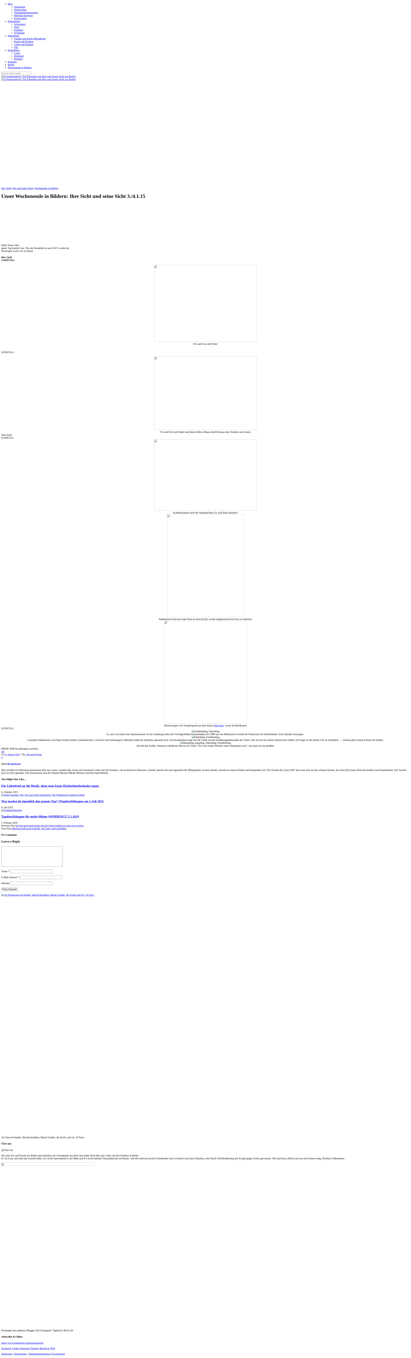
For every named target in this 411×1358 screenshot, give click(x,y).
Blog (10, 4)
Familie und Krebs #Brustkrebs (30, 38)
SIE (16, 47)
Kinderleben (14, 21)
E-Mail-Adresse (10, 877)
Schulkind (19, 33)
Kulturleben (14, 50)
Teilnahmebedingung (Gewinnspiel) (46, 1354)
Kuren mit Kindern (23, 41)
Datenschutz (20, 9)
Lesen (17, 53)
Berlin (11, 64)
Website (5, 883)
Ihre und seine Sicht (23, 188)
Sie (2, 751)
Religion (18, 59)
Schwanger (20, 24)
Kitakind (18, 30)
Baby (17, 27)
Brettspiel (19, 56)
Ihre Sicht (6, 188)
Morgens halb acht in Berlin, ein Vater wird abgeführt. (39, 828)
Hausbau (12, 61)
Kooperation (20, 18)
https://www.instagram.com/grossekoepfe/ (22, 1343)
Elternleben (13, 35)
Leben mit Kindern (23, 44)
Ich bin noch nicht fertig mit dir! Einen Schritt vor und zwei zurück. (50, 825)
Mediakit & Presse (23, 15)
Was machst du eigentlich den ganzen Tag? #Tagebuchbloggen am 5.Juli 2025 (52, 801)
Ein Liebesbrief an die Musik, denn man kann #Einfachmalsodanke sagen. (50, 786)
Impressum (19, 6)
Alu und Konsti (34, 754)
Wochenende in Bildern (20, 67)
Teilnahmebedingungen (26, 12)
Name (5, 871)
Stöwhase (219, 725)
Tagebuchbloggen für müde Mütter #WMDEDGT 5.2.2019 (40, 816)
